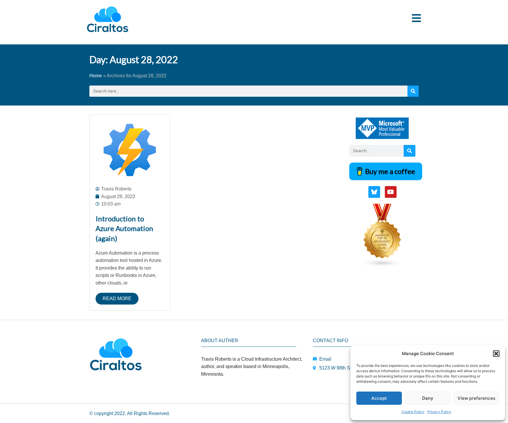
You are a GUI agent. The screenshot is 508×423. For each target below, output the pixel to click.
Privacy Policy (439, 411)
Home (95, 75)
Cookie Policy (413, 411)
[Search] (413, 91)
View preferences (476, 398)
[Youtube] (391, 192)
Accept (379, 398)
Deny (427, 398)
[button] (496, 354)
